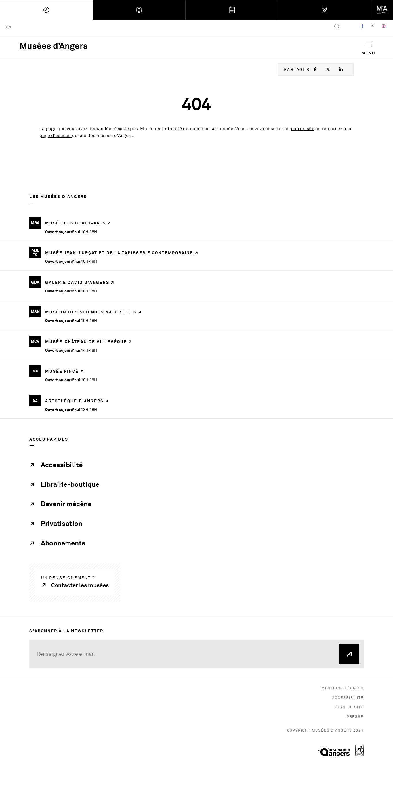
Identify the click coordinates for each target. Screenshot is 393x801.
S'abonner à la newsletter (66, 630)
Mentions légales (342, 688)
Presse (355, 717)
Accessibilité (347, 698)
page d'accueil (55, 135)
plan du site (301, 129)
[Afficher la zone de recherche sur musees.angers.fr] (336, 27)
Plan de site (349, 707)
